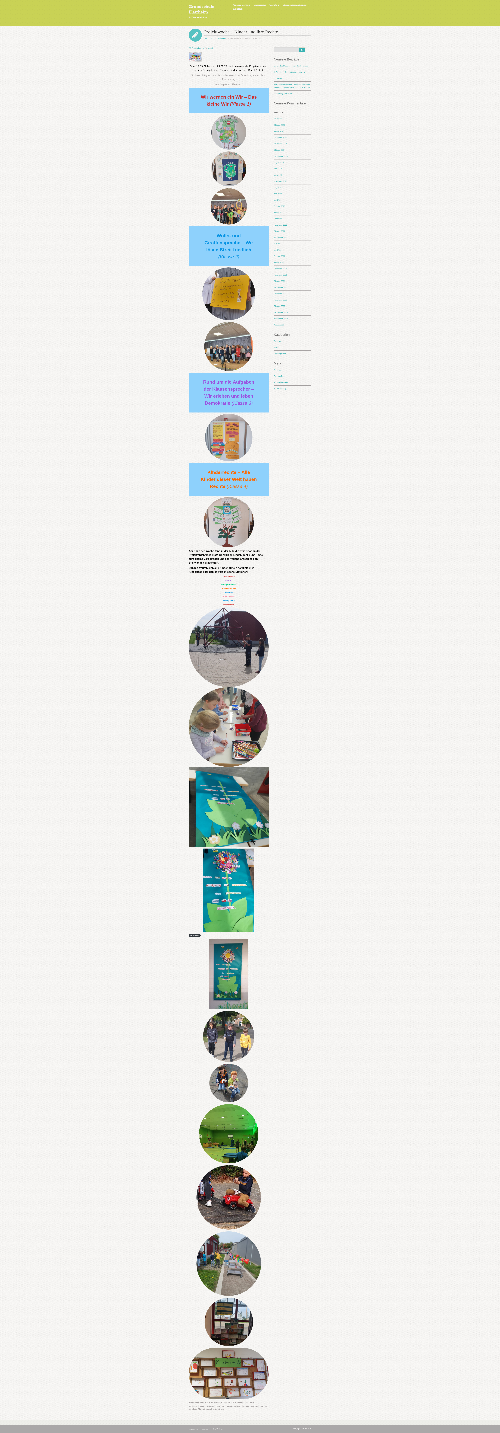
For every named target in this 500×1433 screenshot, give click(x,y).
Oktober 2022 (279, 231)
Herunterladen (194, 935)
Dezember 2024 (280, 137)
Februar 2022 (279, 256)
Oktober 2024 (279, 150)
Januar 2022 (279, 262)
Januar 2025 (279, 131)
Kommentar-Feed (281, 382)
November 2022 (280, 225)
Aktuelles (211, 48)
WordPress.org (280, 389)
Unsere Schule (241, 5)
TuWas (276, 347)
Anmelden (278, 370)
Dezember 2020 (280, 294)
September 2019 (281, 319)
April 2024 (278, 169)
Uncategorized (280, 354)
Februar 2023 (279, 206)
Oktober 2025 (279, 125)
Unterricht (260, 5)
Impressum (193, 1429)
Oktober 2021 (279, 281)
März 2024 (278, 175)
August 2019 (279, 325)
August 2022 (279, 244)
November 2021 (280, 275)
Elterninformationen (295, 5)
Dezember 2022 (280, 219)
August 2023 (279, 187)
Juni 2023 (278, 194)
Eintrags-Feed (280, 376)
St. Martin (278, 78)
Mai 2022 (278, 250)
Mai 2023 (278, 200)
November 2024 (280, 144)
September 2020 (281, 312)
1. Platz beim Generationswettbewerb (289, 72)
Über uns (205, 1429)
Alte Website (218, 1429)
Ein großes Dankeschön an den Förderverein (292, 66)
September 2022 (281, 237)
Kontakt (238, 8)
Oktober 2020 (279, 306)
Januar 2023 (279, 212)
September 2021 (281, 287)
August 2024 (279, 162)
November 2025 (280, 119)
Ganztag (274, 5)
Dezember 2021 (280, 269)
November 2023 (280, 181)
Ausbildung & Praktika (283, 93)
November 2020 (280, 300)
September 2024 (281, 156)
